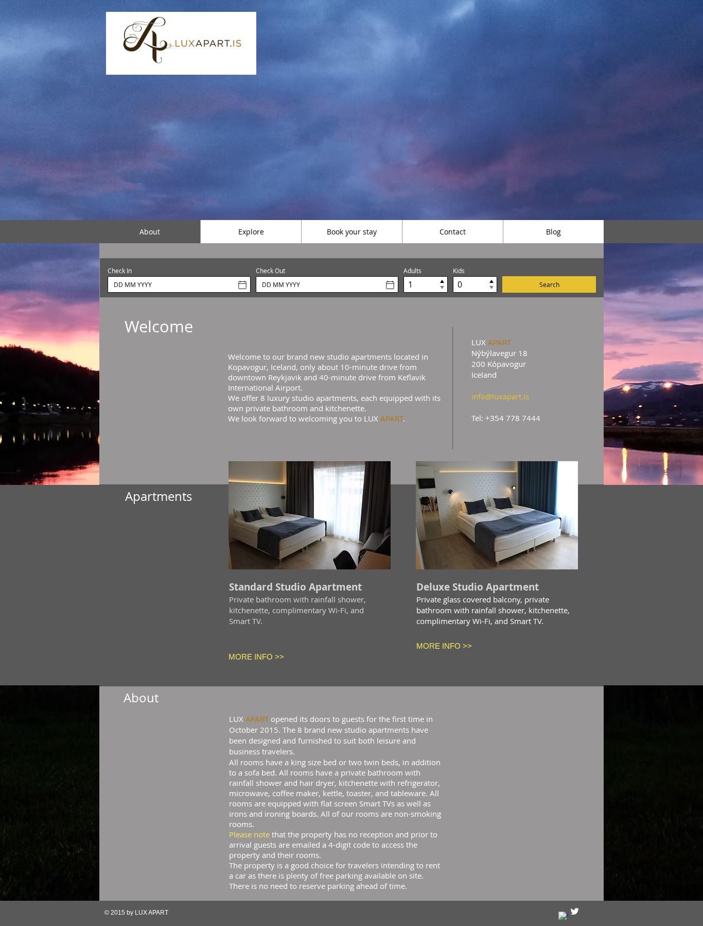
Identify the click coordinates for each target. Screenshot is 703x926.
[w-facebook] (563, 916)
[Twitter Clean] (574, 911)
